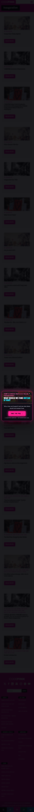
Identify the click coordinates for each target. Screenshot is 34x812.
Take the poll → (17, 413)
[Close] (29, 393)
